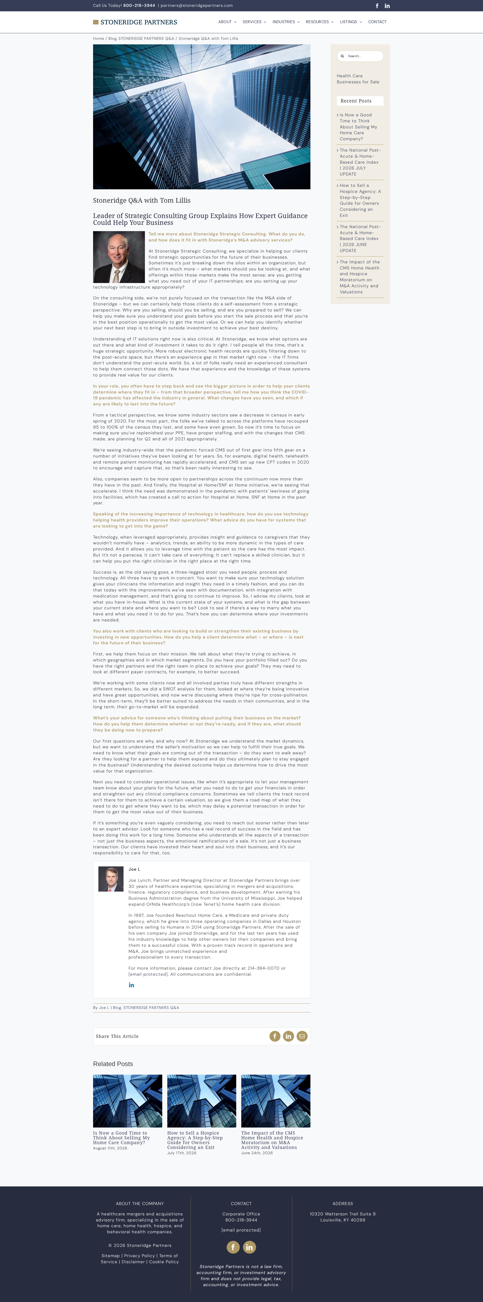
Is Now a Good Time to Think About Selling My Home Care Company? (128, 1101)
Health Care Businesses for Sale (358, 79)
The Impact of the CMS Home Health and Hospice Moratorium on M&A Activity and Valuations (276, 1101)
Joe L (104, 1007)
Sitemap (111, 1255)
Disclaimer (133, 1261)
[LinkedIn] (249, 1247)
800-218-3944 (241, 1220)
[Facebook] (233, 1247)
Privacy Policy (139, 1255)
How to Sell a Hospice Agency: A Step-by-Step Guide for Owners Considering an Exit (202, 1101)
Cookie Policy (164, 1261)
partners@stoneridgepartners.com (197, 5)
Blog (117, 1007)
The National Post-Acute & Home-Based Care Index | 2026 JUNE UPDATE (360, 238)
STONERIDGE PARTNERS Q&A (151, 1007)
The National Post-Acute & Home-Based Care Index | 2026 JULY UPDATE (360, 162)
